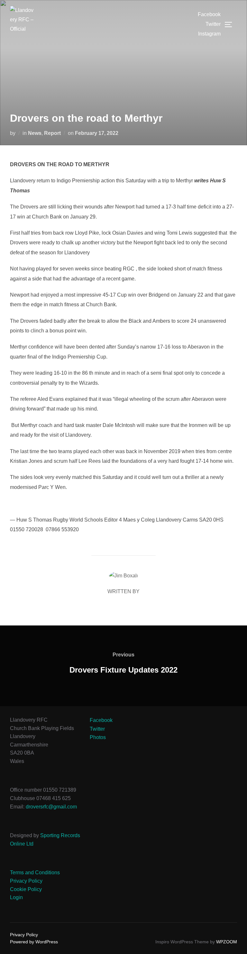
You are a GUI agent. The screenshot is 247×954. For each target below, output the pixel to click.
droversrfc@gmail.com (51, 806)
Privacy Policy (26, 881)
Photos (98, 737)
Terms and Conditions (35, 872)
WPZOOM (226, 941)
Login (16, 897)
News (34, 133)
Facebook (209, 14)
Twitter (213, 24)
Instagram (209, 33)
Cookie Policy (26, 889)
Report (52, 133)
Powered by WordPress (34, 941)
